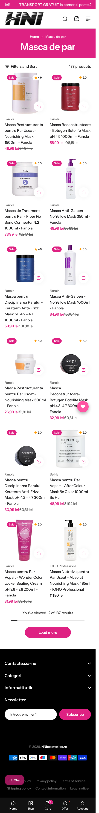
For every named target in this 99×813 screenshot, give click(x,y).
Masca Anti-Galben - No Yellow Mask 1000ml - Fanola (70, 302)
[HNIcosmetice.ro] (24, 18)
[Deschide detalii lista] (83, 406)
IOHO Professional (63, 566)
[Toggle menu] (88, 19)
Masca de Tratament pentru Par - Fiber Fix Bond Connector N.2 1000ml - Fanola (23, 219)
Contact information (50, 788)
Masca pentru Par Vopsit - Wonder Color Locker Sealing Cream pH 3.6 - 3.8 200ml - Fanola (24, 583)
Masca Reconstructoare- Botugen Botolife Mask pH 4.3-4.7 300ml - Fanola (69, 400)
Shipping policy (19, 788)
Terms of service (73, 781)
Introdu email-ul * (23, 714)
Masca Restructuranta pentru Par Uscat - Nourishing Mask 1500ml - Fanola (24, 133)
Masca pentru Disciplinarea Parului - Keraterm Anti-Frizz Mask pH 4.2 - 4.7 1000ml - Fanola (24, 308)
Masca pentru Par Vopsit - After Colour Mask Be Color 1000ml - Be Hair (70, 489)
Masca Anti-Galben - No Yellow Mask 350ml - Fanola (70, 216)
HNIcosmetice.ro (54, 747)
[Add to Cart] (39, 106)
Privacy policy (45, 781)
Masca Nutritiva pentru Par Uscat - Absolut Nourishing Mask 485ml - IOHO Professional (70, 580)
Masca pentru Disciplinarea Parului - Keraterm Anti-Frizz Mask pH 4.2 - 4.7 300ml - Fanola (25, 492)
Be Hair (55, 474)
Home (34, 37)
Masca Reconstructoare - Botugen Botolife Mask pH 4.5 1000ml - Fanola (70, 130)
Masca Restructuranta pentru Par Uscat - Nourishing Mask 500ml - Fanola (25, 397)
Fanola (10, 119)
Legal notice (79, 788)
